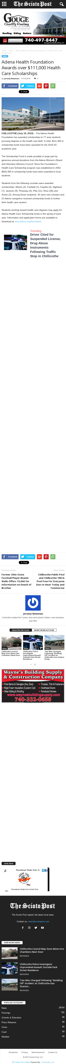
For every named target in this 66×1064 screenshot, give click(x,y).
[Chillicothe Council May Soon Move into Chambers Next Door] (11, 642)
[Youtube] (43, 928)
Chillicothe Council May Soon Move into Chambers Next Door (11, 653)
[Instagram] (30, 928)
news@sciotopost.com (38, 921)
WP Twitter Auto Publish (21, 1062)
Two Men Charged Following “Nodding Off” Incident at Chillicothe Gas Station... (41, 983)
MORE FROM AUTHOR (44, 630)
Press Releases (9, 1022)
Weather (5, 1037)
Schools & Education (11, 1017)
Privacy (25, 1052)
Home (4, 50)
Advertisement (38, 1052)
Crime (4, 1027)
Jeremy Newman (11, 78)
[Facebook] (23, 928)
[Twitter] (36, 928)
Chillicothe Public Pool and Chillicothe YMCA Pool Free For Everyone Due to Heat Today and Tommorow (50, 581)
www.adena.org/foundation (28, 221)
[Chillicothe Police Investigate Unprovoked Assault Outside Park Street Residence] (33, 642)
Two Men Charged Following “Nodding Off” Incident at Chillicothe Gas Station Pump (54, 655)
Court (4, 1032)
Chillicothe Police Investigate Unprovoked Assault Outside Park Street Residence (32, 655)
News (11, 50)
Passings (6, 1013)
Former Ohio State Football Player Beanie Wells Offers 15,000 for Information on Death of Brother (16, 581)
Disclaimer (13, 1052)
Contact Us (52, 1052)
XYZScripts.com (47, 1062)
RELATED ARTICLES (20, 630)
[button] (61, 4)
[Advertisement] (33, 302)
